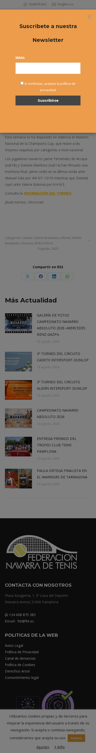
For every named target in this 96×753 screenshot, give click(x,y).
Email (20, 57)
